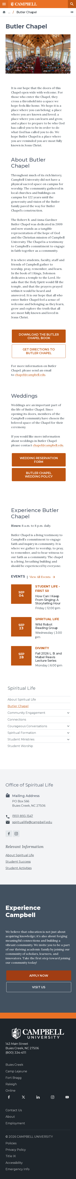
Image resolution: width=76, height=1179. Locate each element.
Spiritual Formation (22, 733)
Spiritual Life (21, 688)
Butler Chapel (18, 706)
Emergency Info (18, 1169)
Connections (17, 719)
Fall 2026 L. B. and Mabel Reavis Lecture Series (48, 657)
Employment (15, 1123)
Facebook (9, 833)
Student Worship (20, 746)
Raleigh (11, 1084)
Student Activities (19, 868)
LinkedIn (38, 1097)
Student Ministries (21, 739)
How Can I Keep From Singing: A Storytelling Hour (48, 599)
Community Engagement (26, 713)
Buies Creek (14, 1064)
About (10, 1116)
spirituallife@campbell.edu (32, 822)
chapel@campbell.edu (30, 375)
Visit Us (38, 987)
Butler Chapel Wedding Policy (39, 474)
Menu (4, 4)
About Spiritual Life (22, 699)
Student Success (18, 861)
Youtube (67, 1097)
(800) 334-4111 (16, 1052)
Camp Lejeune (16, 1071)
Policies (11, 1143)
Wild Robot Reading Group (46, 626)
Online (10, 1090)
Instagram (16, 833)
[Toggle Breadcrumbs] (72, 12)
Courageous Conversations (27, 726)
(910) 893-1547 (22, 816)
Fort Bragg (14, 1077)
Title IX (11, 1156)
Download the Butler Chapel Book (39, 336)
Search (72, 4)
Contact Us (14, 1110)
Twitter (23, 1097)
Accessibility (14, 1162)
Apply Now (38, 975)
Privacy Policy (16, 1149)
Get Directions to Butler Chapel (39, 351)
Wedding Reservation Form (39, 459)
